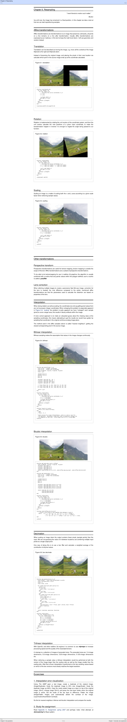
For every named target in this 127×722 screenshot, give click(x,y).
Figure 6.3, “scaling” (42, 310)
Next (125, 719)
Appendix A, (52, 710)
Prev (1, 719)
